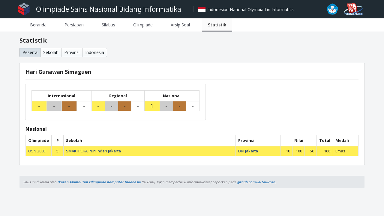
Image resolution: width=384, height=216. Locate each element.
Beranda (38, 25)
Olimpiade (143, 25)
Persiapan (74, 25)
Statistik (217, 25)
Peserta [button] (30, 52)
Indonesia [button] (94, 52)
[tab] (38, 25)
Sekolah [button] (50, 52)
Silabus (108, 25)
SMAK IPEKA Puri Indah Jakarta (93, 151)
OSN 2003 (37, 151)
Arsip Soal (180, 25)
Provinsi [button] (72, 52)
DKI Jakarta (248, 151)
